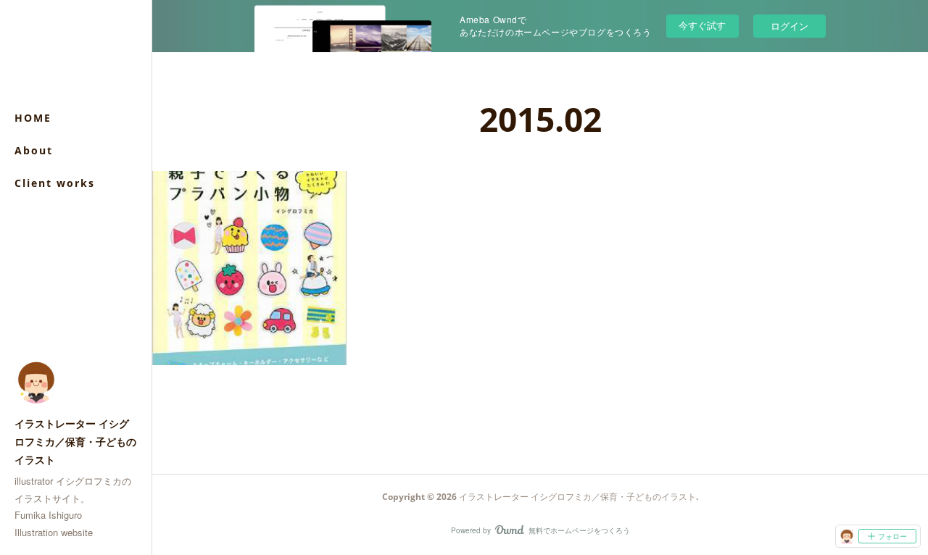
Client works (54, 183)
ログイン (789, 26)
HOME (32, 118)
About (33, 150)
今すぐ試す (702, 25)
